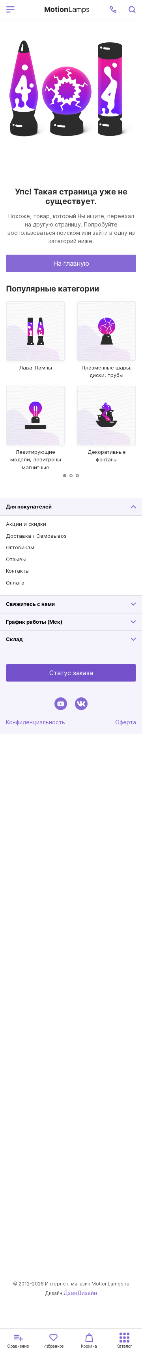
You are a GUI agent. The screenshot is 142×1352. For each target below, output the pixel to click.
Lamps (67, 9)
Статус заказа (71, 673)
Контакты (18, 570)
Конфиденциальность (35, 722)
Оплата (15, 582)
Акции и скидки (26, 524)
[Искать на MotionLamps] (132, 9)
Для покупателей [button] (29, 506)
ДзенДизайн (80, 1292)
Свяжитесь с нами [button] (30, 604)
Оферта (125, 722)
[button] (113, 9)
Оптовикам (20, 547)
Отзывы (16, 559)
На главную (71, 263)
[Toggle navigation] (28, 9)
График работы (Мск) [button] (34, 622)
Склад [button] (14, 639)
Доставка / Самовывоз (36, 536)
